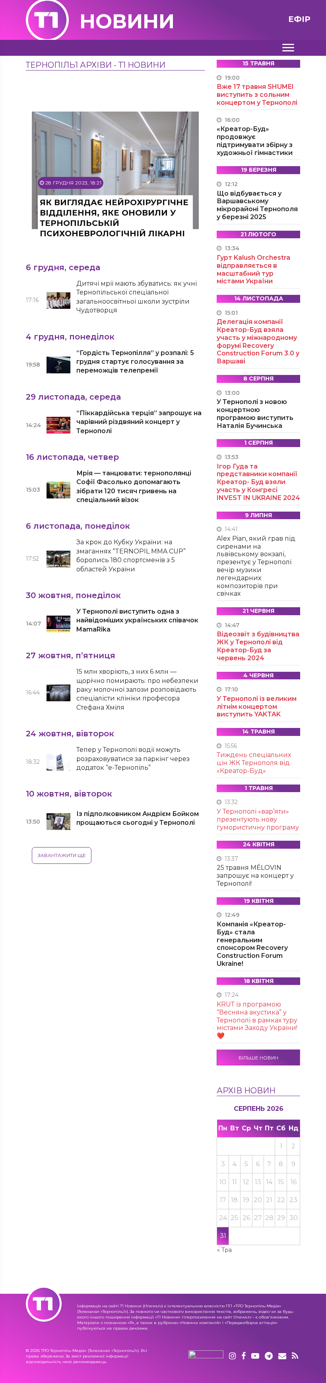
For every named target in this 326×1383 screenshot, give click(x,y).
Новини (127, 21)
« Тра (224, 1250)
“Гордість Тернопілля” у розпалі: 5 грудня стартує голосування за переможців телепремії (135, 362)
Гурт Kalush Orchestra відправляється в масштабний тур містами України (253, 269)
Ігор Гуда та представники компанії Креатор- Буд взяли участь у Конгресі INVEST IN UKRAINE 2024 (258, 482)
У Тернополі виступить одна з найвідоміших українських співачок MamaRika (137, 620)
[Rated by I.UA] (205, 1356)
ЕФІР (299, 19)
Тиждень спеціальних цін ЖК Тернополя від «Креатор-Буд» (254, 763)
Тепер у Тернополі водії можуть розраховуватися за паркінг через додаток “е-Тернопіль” (133, 758)
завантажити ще (62, 855)
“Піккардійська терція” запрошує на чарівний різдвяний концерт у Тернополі (139, 422)
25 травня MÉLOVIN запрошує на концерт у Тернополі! (255, 875)
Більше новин (258, 1058)
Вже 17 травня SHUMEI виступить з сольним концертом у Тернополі (257, 94)
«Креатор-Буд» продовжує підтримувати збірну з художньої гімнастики (255, 140)
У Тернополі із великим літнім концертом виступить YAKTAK (257, 706)
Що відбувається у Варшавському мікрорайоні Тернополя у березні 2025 (257, 205)
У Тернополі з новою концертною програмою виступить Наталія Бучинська (255, 413)
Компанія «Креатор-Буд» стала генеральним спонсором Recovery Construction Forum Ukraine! (252, 943)
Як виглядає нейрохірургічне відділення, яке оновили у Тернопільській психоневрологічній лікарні (114, 218)
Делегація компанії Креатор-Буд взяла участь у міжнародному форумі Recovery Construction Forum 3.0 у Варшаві (258, 341)
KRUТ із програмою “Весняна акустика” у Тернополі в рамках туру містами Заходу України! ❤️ (257, 1020)
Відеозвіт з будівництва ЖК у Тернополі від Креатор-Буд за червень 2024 (258, 645)
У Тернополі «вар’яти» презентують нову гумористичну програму (258, 819)
